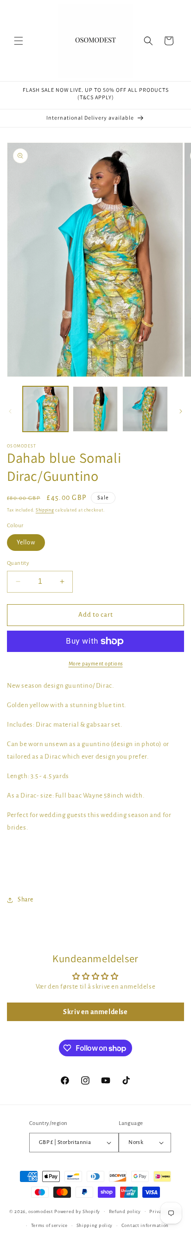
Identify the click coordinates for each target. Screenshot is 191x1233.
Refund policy (125, 1211)
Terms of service (49, 1225)
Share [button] (25, 899)
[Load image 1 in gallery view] (45, 409)
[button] (18, 41)
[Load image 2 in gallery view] (95, 409)
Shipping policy (94, 1225)
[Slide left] (10, 411)
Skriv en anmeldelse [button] (95, 1012)
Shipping (45, 510)
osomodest (40, 1211)
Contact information (145, 1225)
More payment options (96, 663)
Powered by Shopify (77, 1211)
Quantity (18, 563)
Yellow (26, 542)
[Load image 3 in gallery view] (145, 409)
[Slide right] (181, 411)
